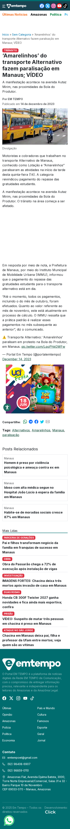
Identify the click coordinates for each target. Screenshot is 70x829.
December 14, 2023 (16, 359)
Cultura (41, 714)
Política (55, 14)
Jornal (41, 740)
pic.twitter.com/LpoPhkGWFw (43, 347)
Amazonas (39, 14)
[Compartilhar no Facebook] (36, 422)
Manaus (58, 430)
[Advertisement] (35, 25)
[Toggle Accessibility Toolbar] (7, 407)
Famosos (43, 721)
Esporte (42, 727)
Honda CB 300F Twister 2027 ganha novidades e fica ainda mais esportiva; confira (32, 602)
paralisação (10, 435)
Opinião (7, 714)
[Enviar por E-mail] (48, 422)
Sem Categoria (21, 34)
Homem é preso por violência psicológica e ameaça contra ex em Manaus (31, 467)
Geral (40, 734)
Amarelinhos (41, 430)
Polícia (6, 727)
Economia (8, 740)
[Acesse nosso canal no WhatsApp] (9, 820)
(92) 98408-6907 (19, 764)
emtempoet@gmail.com (22, 757)
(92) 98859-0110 (18, 770)
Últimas (6, 708)
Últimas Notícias (14, 14)
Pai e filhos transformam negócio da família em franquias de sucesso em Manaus (30, 547)
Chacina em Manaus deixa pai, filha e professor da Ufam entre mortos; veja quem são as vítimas (31, 640)
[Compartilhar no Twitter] (42, 422)
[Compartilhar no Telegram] (31, 422)
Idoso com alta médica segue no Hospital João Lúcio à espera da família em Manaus (34, 492)
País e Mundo (46, 708)
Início (5, 34)
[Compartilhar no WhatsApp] (25, 422)
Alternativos (21, 430)
